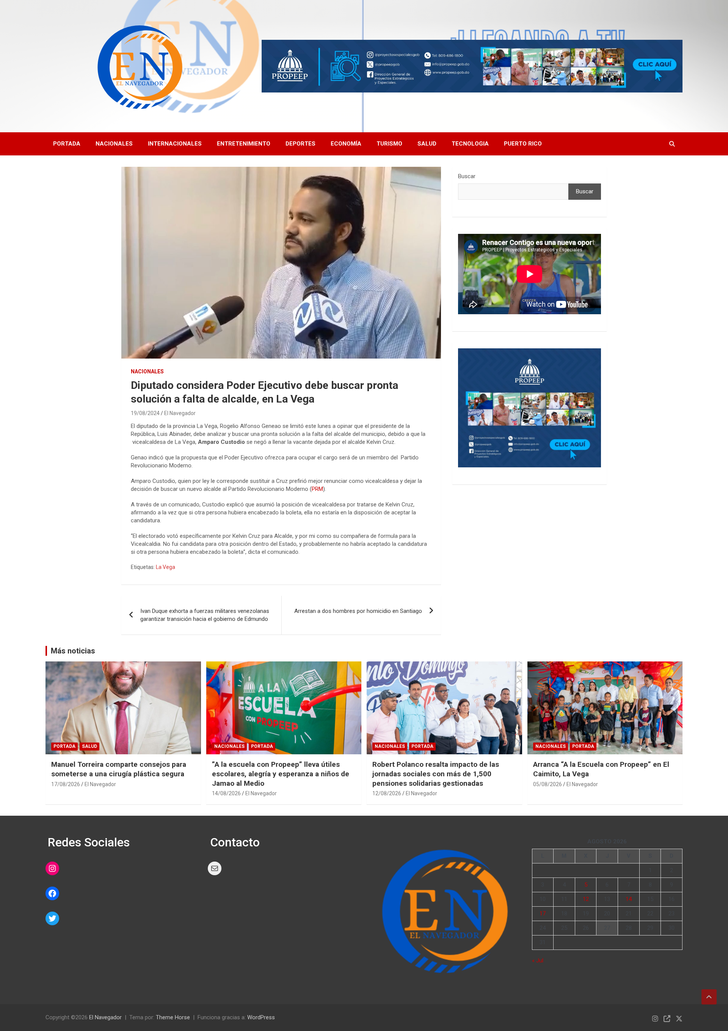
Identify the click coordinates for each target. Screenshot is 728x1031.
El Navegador (180, 413)
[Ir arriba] (709, 996)
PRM (317, 489)
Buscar (466, 176)
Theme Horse (173, 1017)
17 (543, 913)
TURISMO (389, 143)
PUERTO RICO (523, 143)
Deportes (300, 143)
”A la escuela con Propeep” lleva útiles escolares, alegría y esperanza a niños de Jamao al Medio (280, 773)
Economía (346, 143)
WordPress (261, 1017)
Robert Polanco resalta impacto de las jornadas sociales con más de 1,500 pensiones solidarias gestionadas (435, 773)
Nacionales (114, 143)
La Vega (165, 567)
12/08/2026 (386, 793)
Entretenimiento (243, 143)
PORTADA (66, 143)
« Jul (537, 960)
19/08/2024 (145, 413)
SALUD (426, 143)
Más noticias (73, 650)
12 (586, 899)
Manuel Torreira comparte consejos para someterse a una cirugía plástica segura (118, 769)
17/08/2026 (65, 784)
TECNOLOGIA (470, 143)
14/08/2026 (226, 793)
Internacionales (175, 143)
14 (629, 899)
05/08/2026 (547, 784)
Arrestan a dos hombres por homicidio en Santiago (358, 611)
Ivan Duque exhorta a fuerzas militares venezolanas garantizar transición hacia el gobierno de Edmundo (204, 615)
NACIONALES (147, 371)
